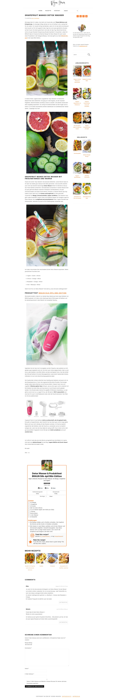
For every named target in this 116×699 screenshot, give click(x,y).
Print (41, 488)
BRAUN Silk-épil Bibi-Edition (52, 293)
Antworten (63, 602)
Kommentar (28, 648)
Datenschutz (66, 696)
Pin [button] (47, 488)
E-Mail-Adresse (29, 674)
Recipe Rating (28, 642)
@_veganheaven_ (45, 536)
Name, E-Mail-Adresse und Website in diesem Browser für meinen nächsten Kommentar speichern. (46, 682)
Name (27, 668)
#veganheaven (58, 536)
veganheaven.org (83, 46)
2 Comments (36, 18)
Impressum (76, 696)
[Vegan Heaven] (58, 7)
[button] (44, 483)
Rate (53, 488)
